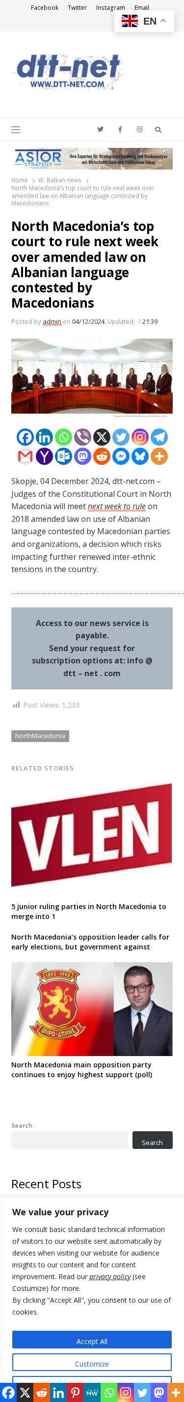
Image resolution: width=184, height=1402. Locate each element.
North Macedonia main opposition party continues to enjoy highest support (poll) (82, 1069)
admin (52, 321)
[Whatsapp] (63, 437)
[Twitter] (121, 437)
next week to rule (117, 506)
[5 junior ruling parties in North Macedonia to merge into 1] (91, 789)
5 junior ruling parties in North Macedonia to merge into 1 (88, 911)
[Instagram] (140, 437)
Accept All (92, 1341)
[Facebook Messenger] (121, 456)
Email (141, 7)
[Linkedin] (44, 437)
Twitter (77, 7)
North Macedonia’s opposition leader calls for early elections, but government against (90, 941)
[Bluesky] (140, 456)
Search (21, 1125)
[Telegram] (159, 437)
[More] (159, 456)
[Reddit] (101, 456)
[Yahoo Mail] (44, 456)
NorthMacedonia (40, 735)
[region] (92, 1299)
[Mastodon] (82, 456)
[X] (101, 437)
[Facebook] (25, 437)
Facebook (44, 7)
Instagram (110, 7)
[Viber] (82, 437)
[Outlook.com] (63, 456)
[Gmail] (25, 456)
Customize (92, 1364)
